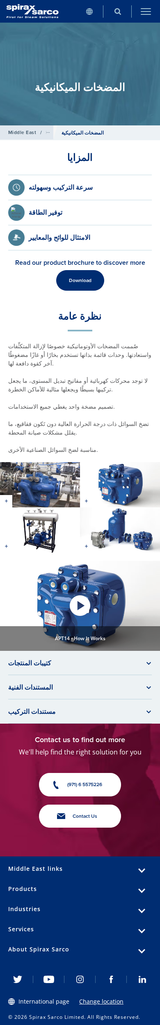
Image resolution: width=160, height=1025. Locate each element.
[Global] (89, 11)
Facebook (111, 979)
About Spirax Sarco (38, 949)
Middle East (22, 132)
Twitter (17, 979)
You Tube (48, 979)
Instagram (80, 979)
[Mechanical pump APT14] (40, 484)
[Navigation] (146, 11)
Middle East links (35, 868)
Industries (24, 909)
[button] (80, 606)
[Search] (117, 11)
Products (22, 889)
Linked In (142, 979)
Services (21, 929)
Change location (101, 1001)
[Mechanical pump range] (120, 530)
